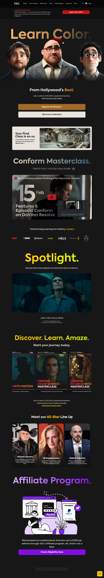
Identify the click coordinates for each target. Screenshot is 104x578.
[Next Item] (89, 445)
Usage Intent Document (61, 570)
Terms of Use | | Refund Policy (44, 570)
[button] (43, 3)
